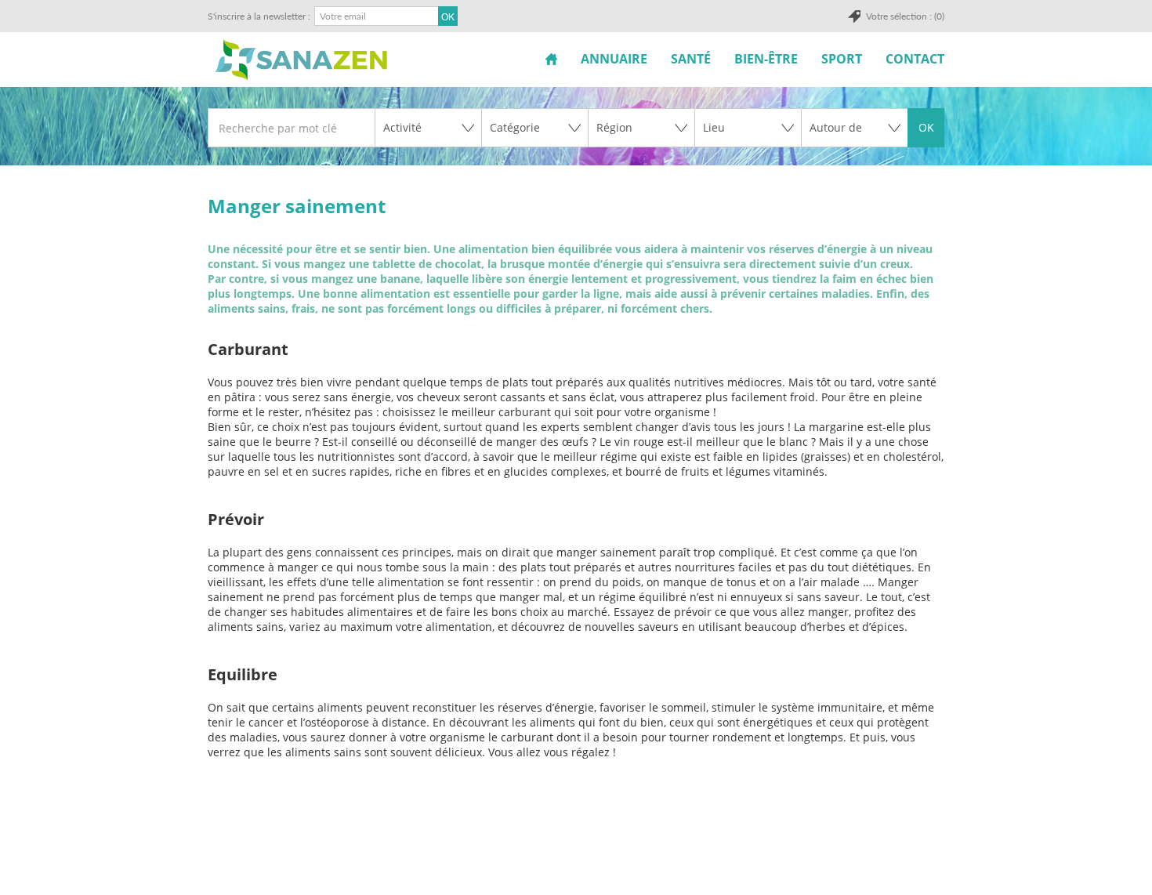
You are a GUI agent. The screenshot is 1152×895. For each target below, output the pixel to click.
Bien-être (766, 58)
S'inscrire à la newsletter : (259, 16)
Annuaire (614, 58)
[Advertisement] (574, 856)
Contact (915, 58)
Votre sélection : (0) (905, 16)
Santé (691, 58)
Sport (841, 58)
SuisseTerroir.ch (301, 60)
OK (926, 127)
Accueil (551, 58)
